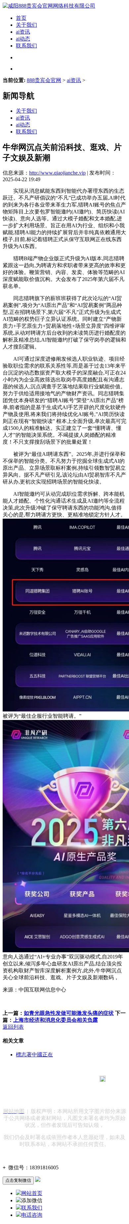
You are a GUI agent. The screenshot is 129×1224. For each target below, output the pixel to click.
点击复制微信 (18, 1180)
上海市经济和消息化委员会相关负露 (55, 1020)
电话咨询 (31, 1215)
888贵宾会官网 (44, 80)
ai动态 (23, 39)
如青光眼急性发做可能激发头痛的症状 (69, 1013)
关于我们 (26, 25)
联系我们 (26, 45)
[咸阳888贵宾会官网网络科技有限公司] (49, 6)
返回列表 (13, 1027)
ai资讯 (23, 32)
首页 (21, 18)
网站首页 (31, 1193)
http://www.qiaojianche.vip (57, 173)
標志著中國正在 (34, 1054)
